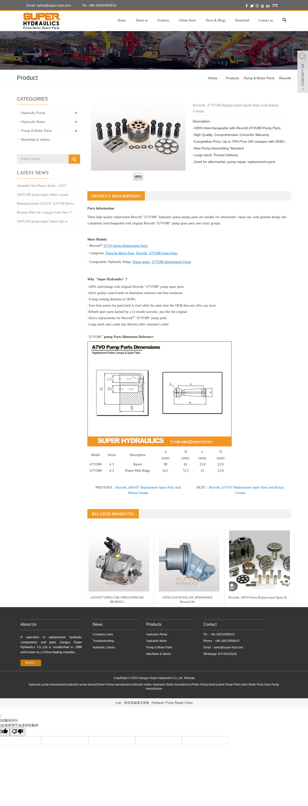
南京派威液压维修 (136, 703)
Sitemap (189, 678)
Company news (103, 634)
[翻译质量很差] (17, 732)
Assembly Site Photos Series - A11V (41, 186)
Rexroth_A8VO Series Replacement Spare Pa (258, 597)
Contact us (266, 20)
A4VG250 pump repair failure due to (42, 221)
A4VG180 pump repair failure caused (42, 194)
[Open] (302, 72)
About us (141, 20)
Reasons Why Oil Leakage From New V (44, 212)
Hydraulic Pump (119, 262)
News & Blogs (215, 20)
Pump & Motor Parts (259, 78)
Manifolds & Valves (35, 139)
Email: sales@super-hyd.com (48, 5)
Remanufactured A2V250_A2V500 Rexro (45, 203)
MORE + (30, 663)
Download (242, 20)
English (284, 5)
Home (122, 20)
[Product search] (74, 159)
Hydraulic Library (104, 647)
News (98, 624)
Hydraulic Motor (33, 122)
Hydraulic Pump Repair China (172, 703)
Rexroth (285, 78)
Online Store (187, 20)
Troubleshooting (103, 641)
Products (163, 20)
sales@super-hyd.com (228, 647)
